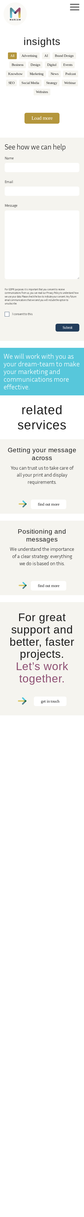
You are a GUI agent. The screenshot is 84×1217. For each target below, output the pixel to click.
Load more (42, 118)
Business (18, 65)
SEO (11, 83)
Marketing (37, 74)
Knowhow (15, 74)
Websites (42, 92)
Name (9, 158)
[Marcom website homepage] (15, 14)
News (54, 74)
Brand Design (64, 56)
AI (46, 56)
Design (35, 65)
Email (9, 181)
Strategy (51, 83)
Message (11, 205)
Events (67, 65)
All (12, 56)
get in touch (50, 701)
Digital (51, 65)
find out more (48, 504)
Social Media (30, 83)
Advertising (29, 56)
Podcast (70, 74)
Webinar (70, 83)
